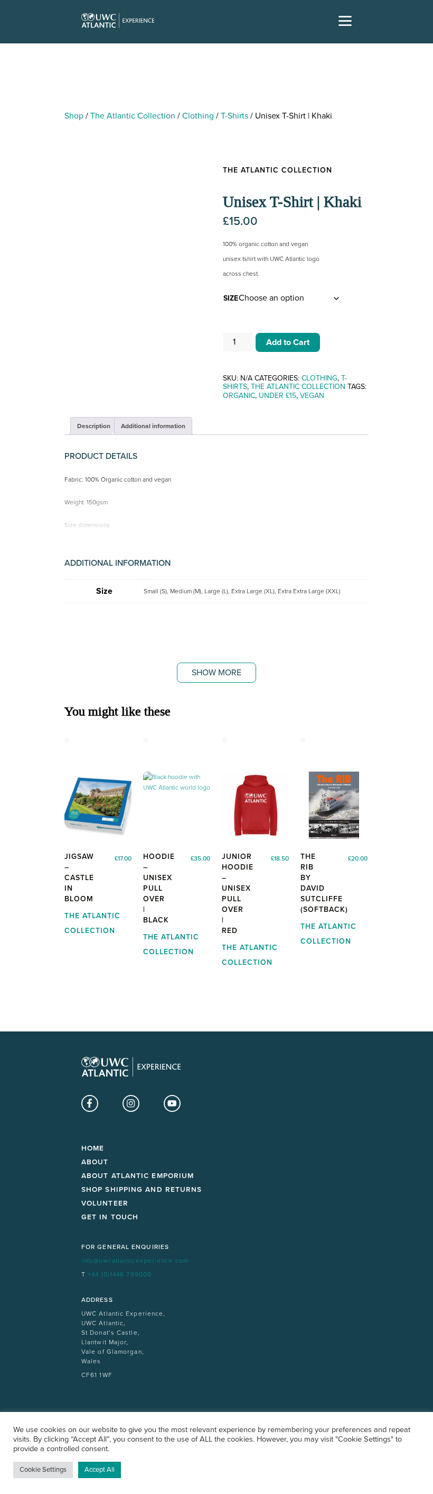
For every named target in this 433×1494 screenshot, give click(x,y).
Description (93, 426)
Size (230, 298)
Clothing (198, 116)
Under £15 (277, 395)
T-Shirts (234, 116)
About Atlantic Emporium (137, 1176)
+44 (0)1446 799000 (120, 1274)
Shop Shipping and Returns (141, 1189)
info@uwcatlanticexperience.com (135, 1260)
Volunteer (104, 1203)
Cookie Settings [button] (43, 1469)
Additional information (153, 426)
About (95, 1162)
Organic (239, 395)
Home (92, 1148)
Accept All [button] (99, 1469)
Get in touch (109, 1217)
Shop (73, 116)
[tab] (93, 426)
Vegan (312, 395)
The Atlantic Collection (132, 116)
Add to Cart (287, 342)
